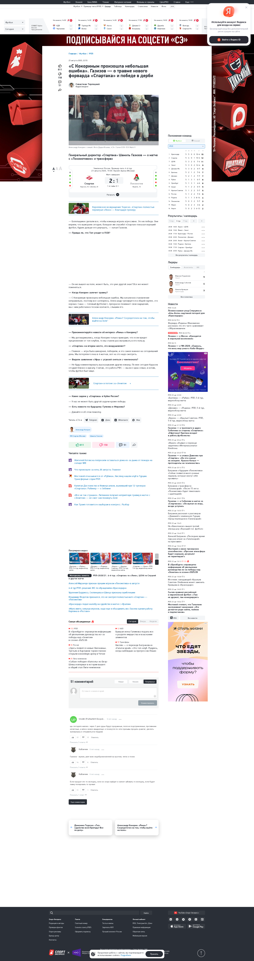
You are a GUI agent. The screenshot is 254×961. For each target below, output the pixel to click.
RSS (175, 618)
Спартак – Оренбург (185, 247)
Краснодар (175, 154)
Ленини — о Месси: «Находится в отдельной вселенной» (184, 337)
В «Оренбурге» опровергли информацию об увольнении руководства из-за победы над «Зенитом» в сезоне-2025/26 (90, 636)
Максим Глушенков (182, 276)
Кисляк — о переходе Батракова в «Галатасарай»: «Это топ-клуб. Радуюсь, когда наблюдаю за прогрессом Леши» (136, 648)
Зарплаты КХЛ (108, 927)
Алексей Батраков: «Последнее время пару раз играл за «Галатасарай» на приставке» (186, 539)
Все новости (192, 618)
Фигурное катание (122, 2)
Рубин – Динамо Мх (185, 251)
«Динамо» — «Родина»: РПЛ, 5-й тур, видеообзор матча (186, 409)
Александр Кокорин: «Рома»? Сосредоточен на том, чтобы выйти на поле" (123, 319)
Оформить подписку (83, 932)
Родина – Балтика (184, 244)
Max (138, 420)
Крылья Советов (177, 190)
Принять (154, 954)
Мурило (135, 187)
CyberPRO (164, 2)
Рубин (173, 180)
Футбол (66, 2)
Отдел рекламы (55, 932)
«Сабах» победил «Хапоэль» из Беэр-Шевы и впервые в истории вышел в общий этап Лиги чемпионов (88, 664)
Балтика (174, 172)
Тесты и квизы (107, 923)
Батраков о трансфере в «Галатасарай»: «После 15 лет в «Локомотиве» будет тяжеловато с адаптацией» (184, 489)
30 (71, 645)
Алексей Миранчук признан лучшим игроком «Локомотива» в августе (104, 583)
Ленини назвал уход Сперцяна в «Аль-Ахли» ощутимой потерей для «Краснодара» (186, 313)
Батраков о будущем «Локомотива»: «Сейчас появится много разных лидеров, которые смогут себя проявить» (185, 474)
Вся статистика (186, 297)
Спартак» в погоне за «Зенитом (110, 383)
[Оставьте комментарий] (118, 691)
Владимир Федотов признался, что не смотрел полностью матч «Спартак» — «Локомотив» (108, 598)
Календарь (130, 6)
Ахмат (173, 187)
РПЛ (91, 53)
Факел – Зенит (183, 230)
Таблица (117, 6)
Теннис (106, 2)
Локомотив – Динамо (186, 237)
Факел (173, 205)
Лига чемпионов (80, 659)
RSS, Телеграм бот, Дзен (142, 923)
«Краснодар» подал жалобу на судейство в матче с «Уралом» (100, 604)
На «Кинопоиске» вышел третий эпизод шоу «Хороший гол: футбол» (185, 527)
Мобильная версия (140, 936)
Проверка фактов (56, 927)
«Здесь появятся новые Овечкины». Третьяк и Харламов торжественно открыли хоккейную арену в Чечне (87, 651)
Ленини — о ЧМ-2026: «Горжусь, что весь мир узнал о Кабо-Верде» (186, 347)
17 (185, 546)
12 (118, 629)
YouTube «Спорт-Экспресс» (188, 913)
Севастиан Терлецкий (88, 84)
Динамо (174, 176)
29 (71, 659)
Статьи (108, 6)
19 (185, 453)
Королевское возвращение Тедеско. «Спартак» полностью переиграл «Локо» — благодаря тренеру (123, 208)
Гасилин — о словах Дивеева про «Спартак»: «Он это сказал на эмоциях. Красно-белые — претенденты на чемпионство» (185, 459)
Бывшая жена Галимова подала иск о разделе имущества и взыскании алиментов (134, 634)
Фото (164, 6)
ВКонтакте (123, 420)
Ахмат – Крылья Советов (187, 241)
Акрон (173, 208)
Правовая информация (141, 927)
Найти (146, 913)
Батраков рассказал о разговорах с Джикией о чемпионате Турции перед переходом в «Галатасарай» (184, 516)
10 (118, 642)
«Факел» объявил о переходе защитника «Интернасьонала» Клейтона (182, 445)
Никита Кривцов (181, 289)
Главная (73, 53)
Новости (154, 6)
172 (72, 629)
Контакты (52, 940)
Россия (76, 645)
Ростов (173, 194)
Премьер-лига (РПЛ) (92, 6)
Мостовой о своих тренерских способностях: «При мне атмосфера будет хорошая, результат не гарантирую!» (186, 552)
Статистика (143, 6)
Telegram (93, 420)
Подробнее (126, 955)
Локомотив (136, 183)
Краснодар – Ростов (185, 234)
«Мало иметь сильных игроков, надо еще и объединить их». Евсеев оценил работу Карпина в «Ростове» (110, 610)
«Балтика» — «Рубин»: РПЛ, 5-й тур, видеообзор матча (186, 399)
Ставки (177, 2)
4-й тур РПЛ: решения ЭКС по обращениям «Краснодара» (98, 588)
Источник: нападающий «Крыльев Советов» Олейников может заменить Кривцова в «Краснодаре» (186, 582)
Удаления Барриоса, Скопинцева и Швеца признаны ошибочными (102, 592)
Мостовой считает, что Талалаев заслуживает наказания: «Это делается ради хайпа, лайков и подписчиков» (185, 608)
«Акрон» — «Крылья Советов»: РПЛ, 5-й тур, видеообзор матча (185, 419)
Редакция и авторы (56, 923)
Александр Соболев (183, 283)
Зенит (173, 165)
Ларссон (83, 187)
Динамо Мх (175, 169)
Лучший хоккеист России (112, 932)
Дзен (107, 420)
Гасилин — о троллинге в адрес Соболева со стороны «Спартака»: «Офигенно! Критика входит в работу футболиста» (186, 432)
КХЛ (121, 628)
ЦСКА (173, 162)
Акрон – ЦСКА (183, 227)
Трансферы (124, 642)
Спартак (89, 183)
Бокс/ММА (92, 2)
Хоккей (79, 2)
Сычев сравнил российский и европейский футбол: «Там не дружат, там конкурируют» (183, 594)
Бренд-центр (54, 936)
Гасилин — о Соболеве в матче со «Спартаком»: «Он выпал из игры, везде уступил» (185, 503)
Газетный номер (81, 923)
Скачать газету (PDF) (83, 927)
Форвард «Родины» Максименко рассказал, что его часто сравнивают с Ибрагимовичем (186, 326)
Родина (174, 198)
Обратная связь (139, 932)
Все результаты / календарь (187, 255)
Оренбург (174, 183)
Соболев (93, 187)
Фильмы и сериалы (145, 2)
